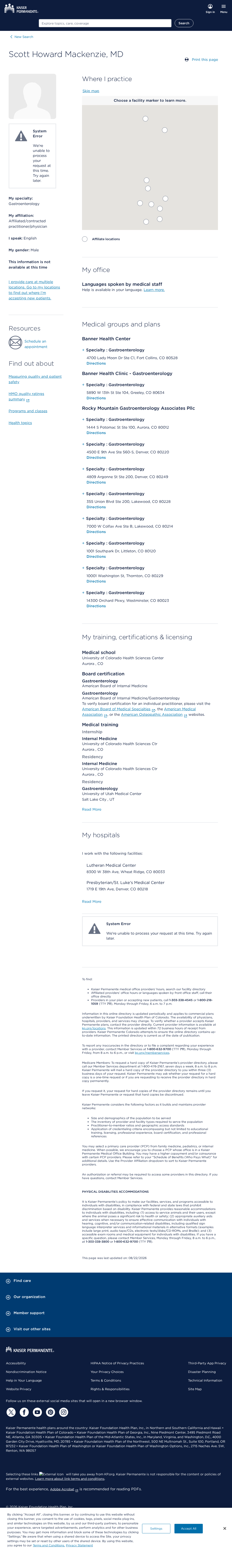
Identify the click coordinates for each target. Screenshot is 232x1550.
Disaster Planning (202, 1372)
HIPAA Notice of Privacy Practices (117, 1363)
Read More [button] (91, 809)
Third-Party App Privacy (207, 1363)
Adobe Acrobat (62, 1489)
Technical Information (205, 1380)
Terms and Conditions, (49, 1545)
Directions (96, 363)
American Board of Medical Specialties (116, 709)
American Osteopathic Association (152, 714)
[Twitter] (10, 1412)
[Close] (225, 1528)
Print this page (205, 59)
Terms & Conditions (106, 1380)
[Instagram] (63, 1412)
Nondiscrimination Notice (26, 1372)
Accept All (188, 1528)
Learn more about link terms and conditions (69, 1479)
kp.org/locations (94, 1028)
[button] (145, 118)
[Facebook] (23, 1412)
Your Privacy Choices (107, 1372)
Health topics (20, 423)
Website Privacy (18, 1389)
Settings (156, 1528)
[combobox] (105, 23)
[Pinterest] (49, 1412)
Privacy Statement (79, 1545)
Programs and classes (28, 411)
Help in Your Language (24, 1380)
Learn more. (154, 290)
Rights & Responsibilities (110, 1389)
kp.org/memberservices (152, 1052)
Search (184, 23)
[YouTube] (36, 1412)
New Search (23, 37)
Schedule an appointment (35, 344)
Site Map (195, 1389)
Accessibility (16, 1363)
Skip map (90, 91)
